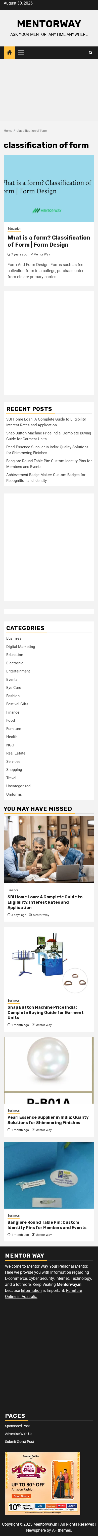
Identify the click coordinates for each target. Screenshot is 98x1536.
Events (12, 679)
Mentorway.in (69, 1284)
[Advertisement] (49, 91)
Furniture (13, 728)
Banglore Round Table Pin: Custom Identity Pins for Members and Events (47, 1225)
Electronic (14, 663)
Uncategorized (18, 786)
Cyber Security (41, 1278)
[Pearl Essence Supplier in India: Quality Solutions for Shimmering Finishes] (49, 1070)
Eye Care (13, 687)
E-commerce (16, 1278)
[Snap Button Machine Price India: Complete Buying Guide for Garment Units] (49, 960)
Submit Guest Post (19, 1442)
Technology (81, 1278)
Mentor (81, 1266)
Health (11, 737)
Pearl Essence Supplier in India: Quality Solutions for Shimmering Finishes (48, 1120)
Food (10, 720)
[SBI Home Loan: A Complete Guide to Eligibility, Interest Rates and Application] (49, 849)
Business (14, 638)
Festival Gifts (17, 704)
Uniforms (14, 794)
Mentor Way (42, 254)
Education (14, 228)
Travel (11, 778)
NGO (10, 745)
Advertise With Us (18, 1434)
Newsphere (36, 1530)
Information (60, 1272)
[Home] (9, 53)
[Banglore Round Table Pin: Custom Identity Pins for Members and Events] (49, 1175)
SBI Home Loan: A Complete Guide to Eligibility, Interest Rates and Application (45, 902)
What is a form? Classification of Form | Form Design (49, 241)
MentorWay (49, 24)
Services (13, 761)
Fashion (13, 696)
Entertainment (18, 671)
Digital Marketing (20, 646)
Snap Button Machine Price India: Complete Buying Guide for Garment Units (46, 1012)
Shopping (14, 769)
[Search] (90, 53)
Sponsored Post (17, 1426)
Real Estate (15, 753)
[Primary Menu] (23, 52)
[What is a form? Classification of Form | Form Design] (49, 188)
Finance (12, 712)
